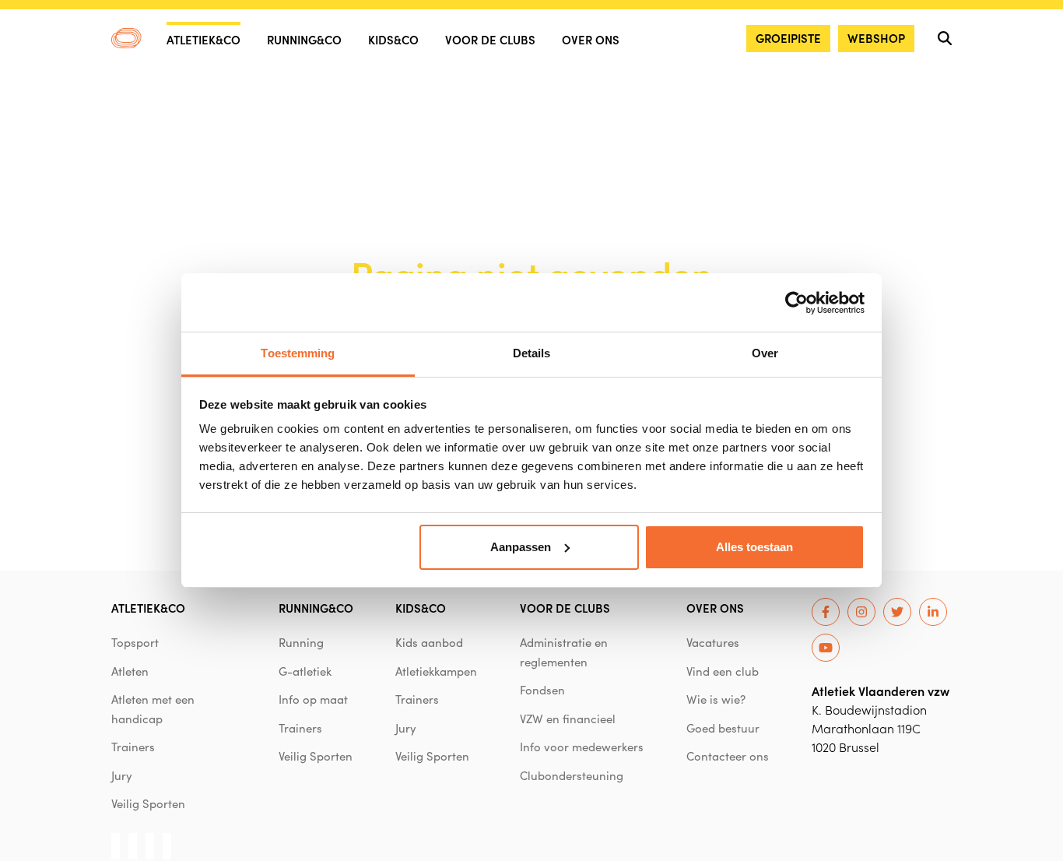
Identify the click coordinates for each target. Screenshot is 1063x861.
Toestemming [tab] (298, 353)
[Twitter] (897, 612)
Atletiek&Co (203, 39)
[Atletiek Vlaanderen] (126, 38)
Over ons (590, 39)
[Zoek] (945, 38)
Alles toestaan (754, 547)
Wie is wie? (716, 699)
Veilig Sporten (148, 803)
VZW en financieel (568, 718)
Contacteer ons (727, 756)
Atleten (130, 671)
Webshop (876, 38)
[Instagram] (861, 612)
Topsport (135, 642)
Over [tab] (765, 353)
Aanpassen (520, 547)
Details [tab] (532, 353)
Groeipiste (788, 38)
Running (301, 642)
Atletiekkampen (436, 671)
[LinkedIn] (933, 612)
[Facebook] (826, 612)
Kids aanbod (429, 642)
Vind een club (722, 671)
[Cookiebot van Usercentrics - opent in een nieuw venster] (796, 303)
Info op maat (313, 699)
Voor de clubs (490, 39)
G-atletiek (305, 671)
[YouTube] (826, 648)
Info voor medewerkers (582, 746)
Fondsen (542, 690)
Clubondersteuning (571, 775)
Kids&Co (393, 39)
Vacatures (712, 642)
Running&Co (304, 39)
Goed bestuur (723, 728)
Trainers (133, 746)
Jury (121, 775)
